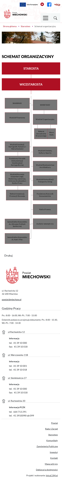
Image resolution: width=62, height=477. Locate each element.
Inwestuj (54, 452)
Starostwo (25, 26)
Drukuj (10, 255)
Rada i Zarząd (51, 428)
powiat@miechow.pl (11, 299)
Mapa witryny (51, 464)
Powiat (54, 423)
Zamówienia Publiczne (47, 446)
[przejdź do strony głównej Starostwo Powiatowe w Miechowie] (15, 13)
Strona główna (10, 26)
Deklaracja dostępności (47, 469)
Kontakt (54, 458)
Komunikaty (52, 440)
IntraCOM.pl (52, 475)
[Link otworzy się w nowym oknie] (29, 4)
